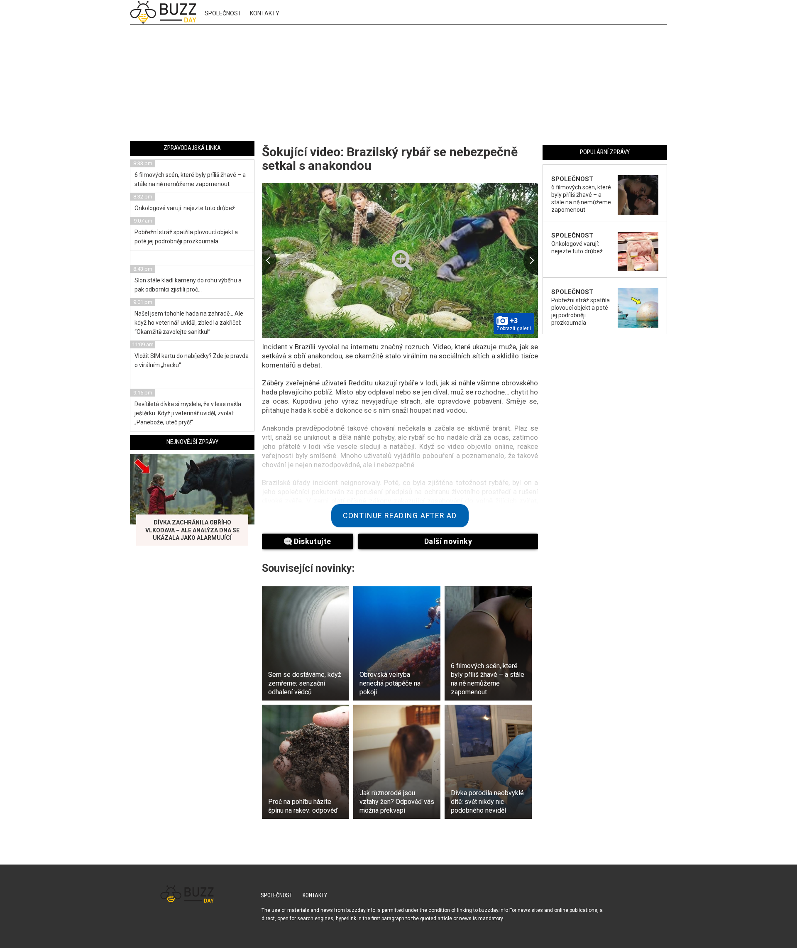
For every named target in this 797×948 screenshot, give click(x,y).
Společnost (223, 13)
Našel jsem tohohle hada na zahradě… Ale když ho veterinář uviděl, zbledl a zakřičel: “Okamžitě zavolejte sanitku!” (188, 322)
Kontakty (264, 13)
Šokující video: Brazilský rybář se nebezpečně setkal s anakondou (390, 159)
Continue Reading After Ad (400, 516)
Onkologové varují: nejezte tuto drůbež (184, 208)
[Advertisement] (398, 84)
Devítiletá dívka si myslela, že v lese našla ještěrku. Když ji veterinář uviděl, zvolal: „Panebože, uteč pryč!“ (187, 413)
